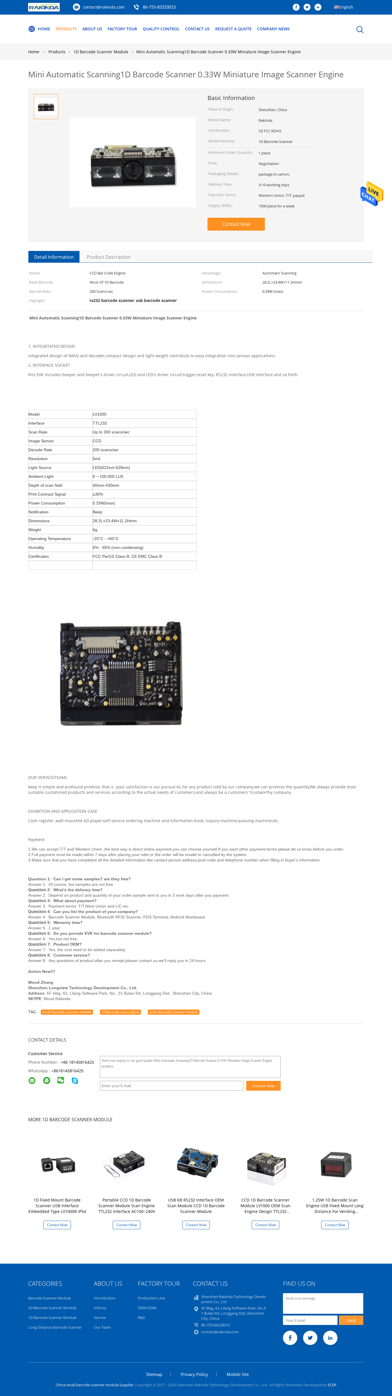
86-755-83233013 (159, 7)
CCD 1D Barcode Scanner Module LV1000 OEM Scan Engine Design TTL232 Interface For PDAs (265, 1208)
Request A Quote (233, 29)
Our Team (102, 1327)
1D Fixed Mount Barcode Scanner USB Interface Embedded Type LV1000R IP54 (57, 1205)
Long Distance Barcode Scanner (55, 1327)
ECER (332, 1384)
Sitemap (154, 1374)
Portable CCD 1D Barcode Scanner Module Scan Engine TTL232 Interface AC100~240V (126, 1205)
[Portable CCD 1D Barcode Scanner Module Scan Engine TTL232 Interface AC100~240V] (128, 1164)
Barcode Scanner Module (49, 1298)
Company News (273, 29)
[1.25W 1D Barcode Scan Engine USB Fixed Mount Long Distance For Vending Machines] (336, 1164)
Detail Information (54, 257)
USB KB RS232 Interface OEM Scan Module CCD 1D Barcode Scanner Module (196, 1205)
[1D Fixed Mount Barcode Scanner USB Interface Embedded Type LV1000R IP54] (58, 1164)
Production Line (151, 1298)
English (346, 7)
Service (100, 1317)
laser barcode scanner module (173, 1012)
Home (44, 29)
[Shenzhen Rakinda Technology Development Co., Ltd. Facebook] (298, 7)
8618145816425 (69, 1070)
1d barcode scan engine (120, 1012)
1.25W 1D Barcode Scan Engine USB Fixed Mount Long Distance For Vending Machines (335, 1208)
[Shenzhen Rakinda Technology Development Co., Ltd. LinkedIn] (319, 7)
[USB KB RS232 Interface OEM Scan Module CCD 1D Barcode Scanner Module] (197, 1164)
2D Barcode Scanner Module (52, 1307)
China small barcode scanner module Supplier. (95, 1384)
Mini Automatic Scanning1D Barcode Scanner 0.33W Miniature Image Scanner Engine (218, 51)
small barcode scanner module (67, 1012)
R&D (141, 1317)
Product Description (109, 257)
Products (66, 29)
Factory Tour (122, 29)
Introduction (105, 1298)
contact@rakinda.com (104, 7)
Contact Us (197, 29)
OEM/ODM (147, 1307)
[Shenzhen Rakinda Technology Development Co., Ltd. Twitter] (308, 7)
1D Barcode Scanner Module (52, 1317)
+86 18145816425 (77, 1062)
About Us (92, 29)
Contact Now (236, 224)
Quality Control (161, 29)
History (100, 1307)
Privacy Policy (194, 1374)
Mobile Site (238, 1374)
